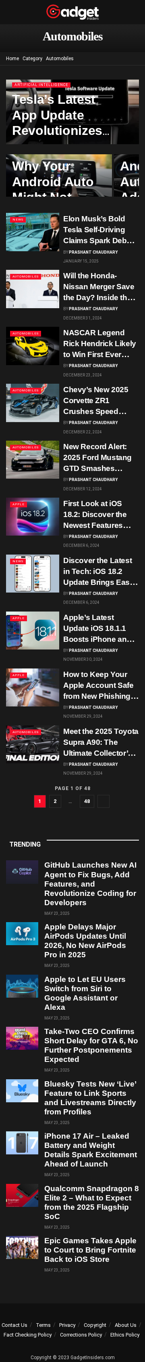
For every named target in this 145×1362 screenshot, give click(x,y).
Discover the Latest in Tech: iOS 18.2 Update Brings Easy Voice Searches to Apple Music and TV (99, 582)
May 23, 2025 (57, 913)
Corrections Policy (81, 1335)
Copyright (95, 1325)
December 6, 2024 (81, 545)
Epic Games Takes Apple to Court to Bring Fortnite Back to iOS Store (90, 1249)
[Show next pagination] (103, 801)
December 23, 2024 (82, 375)
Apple (18, 504)
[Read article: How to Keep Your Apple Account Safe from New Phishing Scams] (32, 687)
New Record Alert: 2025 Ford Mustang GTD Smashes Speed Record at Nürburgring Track (97, 468)
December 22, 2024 (82, 432)
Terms (43, 1325)
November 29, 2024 (83, 716)
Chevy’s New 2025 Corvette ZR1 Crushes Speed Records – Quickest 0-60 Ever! (98, 411)
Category (32, 58)
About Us (126, 1325)
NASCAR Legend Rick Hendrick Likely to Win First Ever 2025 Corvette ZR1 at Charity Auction (100, 354)
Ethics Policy (124, 1335)
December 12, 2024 (82, 489)
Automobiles (60, 58)
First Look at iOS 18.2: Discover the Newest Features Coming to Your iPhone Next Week (95, 525)
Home (12, 58)
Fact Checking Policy (28, 1335)
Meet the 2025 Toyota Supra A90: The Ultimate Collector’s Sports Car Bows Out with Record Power (101, 753)
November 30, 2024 (83, 659)
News (17, 219)
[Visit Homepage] (72, 12)
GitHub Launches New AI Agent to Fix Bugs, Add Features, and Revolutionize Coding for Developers (90, 883)
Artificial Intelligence (41, 85)
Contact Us (14, 1325)
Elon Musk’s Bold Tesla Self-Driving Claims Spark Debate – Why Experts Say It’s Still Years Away (100, 240)
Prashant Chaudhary (93, 252)
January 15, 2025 (81, 261)
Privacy (67, 1325)
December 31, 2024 (82, 318)
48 (87, 801)
